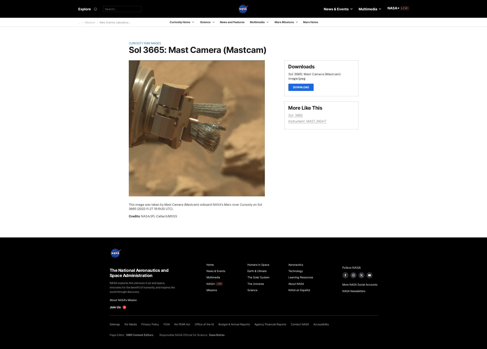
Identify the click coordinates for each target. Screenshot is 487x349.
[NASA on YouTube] (369, 275)
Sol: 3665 (295, 115)
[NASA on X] (361, 275)
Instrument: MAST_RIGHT (307, 121)
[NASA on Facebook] (345, 275)
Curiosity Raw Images (145, 43)
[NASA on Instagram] (353, 275)
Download (301, 87)
